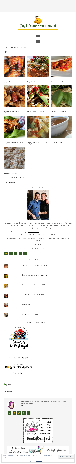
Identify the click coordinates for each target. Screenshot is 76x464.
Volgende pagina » (19, 178)
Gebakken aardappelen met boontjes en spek (35, 275)
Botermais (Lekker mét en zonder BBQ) (33, 285)
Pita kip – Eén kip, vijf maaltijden (36, 111)
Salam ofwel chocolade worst (31, 314)
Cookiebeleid (39, 461)
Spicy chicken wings (9, 82)
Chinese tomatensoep (56, 142)
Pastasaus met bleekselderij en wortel (33, 295)
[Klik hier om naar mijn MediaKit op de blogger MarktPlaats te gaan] (18, 380)
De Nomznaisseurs (33, 232)
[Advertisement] (40, 5)
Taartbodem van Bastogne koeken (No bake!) (35, 265)
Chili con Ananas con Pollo (58, 82)
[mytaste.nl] (7, 385)
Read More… (24, 405)
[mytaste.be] (8, 391)
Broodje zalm (26, 304)
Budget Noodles (31, 82)
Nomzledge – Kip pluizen (11, 173)
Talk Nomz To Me (38, 22)
